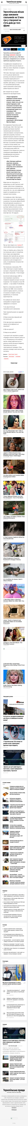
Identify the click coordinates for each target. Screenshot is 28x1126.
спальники (18, 356)
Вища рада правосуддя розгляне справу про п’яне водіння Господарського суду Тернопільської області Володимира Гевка (16, 1014)
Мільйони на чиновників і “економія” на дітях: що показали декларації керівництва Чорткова (17, 882)
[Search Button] (26, 2)
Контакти (14, 1107)
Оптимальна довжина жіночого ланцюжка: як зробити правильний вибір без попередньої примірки (17, 788)
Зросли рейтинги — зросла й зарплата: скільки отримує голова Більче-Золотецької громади (17, 876)
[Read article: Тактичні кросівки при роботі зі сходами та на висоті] (6, 842)
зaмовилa (12, 55)
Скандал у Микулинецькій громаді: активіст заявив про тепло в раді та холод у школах (17, 1073)
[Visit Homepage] (14, 2)
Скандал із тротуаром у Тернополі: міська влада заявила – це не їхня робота (17, 1079)
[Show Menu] (2, 2)
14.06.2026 (6, 722)
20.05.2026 (6, 772)
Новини (9, 9)
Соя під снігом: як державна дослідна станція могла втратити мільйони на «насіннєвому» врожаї (17, 827)
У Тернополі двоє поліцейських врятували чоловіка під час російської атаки (16, 854)
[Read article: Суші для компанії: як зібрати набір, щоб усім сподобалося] (6, 794)
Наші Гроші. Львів (13, 354)
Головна (5, 9)
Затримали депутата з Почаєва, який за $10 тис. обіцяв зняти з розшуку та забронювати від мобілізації (14, 911)
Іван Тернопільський (15, 29)
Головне (6, 713)
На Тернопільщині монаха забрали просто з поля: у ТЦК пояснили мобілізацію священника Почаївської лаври (14, 936)
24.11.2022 (7, 31)
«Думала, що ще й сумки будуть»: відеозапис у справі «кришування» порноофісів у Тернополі (12, 768)
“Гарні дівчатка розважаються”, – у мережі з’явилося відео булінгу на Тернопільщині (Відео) (16, 992)
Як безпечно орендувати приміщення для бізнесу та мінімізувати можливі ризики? (13, 718)
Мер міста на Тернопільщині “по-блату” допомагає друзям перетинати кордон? (12, 983)
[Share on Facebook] (6, 49)
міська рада (11, 356)
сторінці (19, 245)
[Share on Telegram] (21, 49)
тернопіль (6, 358)
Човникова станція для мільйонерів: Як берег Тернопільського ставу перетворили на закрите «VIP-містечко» (16, 834)
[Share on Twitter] (14, 49)
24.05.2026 (6, 747)
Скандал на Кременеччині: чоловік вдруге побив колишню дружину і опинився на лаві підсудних (17, 848)
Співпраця (14, 1109)
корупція (6, 763)
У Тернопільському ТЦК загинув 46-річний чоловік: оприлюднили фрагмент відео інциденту (13, 743)
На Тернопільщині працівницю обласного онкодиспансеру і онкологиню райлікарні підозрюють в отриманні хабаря (13, 916)
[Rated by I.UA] (14, 1118)
